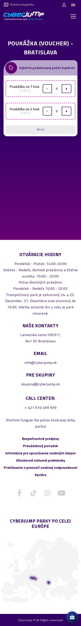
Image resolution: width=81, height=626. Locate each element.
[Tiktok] (33, 493)
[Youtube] (61, 493)
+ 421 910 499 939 (41, 407)
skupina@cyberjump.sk (40, 384)
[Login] (64, 5)
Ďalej (40, 129)
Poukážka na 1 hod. (25, 88)
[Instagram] (47, 493)
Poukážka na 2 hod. (25, 111)
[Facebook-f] (20, 493)
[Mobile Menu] (73, 16)
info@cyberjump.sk (40, 362)
